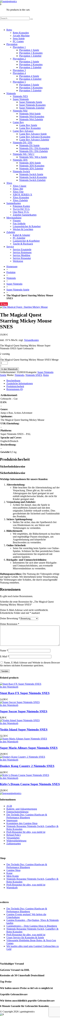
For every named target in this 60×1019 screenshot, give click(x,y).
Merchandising (13, 217)
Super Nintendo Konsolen (32, 105)
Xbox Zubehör (20, 200)
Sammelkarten (13, 203)
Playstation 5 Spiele (29, 84)
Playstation (11, 44)
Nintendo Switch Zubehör (32, 180)
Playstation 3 (19, 70)
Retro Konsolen (21, 32)
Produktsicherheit (15, 386)
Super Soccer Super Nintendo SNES (23, 711)
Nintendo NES (20, 96)
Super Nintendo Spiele (30, 102)
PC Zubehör (19, 238)
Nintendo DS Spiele (29, 145)
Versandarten (13, 837)
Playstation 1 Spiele (29, 50)
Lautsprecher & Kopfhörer (26, 240)
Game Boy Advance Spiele (33, 133)
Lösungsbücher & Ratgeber (27, 226)
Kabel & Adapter (21, 235)
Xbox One (18, 191)
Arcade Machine (21, 35)
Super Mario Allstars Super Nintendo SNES (29, 748)
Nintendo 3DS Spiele (30, 162)
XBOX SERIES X (22, 194)
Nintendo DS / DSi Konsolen (34, 148)
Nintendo (11, 93)
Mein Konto (12, 876)
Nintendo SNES (33, 375)
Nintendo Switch (21, 171)
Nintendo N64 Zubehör (31, 119)
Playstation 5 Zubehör (30, 90)
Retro (9, 29)
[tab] (33, 380)
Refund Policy (13, 835)
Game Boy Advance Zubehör (34, 139)
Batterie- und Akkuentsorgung (21, 808)
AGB (9, 806)
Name (4, 650)
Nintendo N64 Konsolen (31, 116)
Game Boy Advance (23, 131)
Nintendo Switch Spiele (31, 174)
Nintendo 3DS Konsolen (31, 165)
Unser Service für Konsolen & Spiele (25, 937)
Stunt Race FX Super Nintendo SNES (25, 693)
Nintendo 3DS (20, 160)
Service (10, 246)
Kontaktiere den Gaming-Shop (21, 823)
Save (5, 304)
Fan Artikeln (19, 223)
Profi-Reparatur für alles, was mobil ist (25, 832)
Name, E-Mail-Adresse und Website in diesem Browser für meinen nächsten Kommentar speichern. (30, 664)
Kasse (9, 873)
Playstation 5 (19, 81)
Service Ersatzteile (22, 249)
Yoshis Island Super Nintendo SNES (24, 729)
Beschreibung (13, 380)
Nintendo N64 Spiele (30, 113)
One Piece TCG (21, 212)
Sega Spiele (19, 38)
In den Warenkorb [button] (9, 686)
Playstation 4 (19, 73)
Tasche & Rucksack (23, 243)
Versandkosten (31, 340)
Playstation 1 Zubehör (30, 55)
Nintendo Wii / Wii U (23, 154)
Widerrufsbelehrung (16, 840)
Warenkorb (12, 887)
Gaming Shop (13, 870)
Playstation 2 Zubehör (30, 67)
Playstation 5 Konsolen (31, 87)
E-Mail (4, 656)
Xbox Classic (19, 186)
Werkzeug (18, 261)
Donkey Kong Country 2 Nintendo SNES (27, 766)
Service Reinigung (22, 252)
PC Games (18, 41)
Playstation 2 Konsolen (31, 64)
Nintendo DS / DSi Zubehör (33, 151)
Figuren (17, 220)
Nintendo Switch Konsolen (33, 177)
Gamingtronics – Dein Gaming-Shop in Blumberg (31, 926)
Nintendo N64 (20, 110)
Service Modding (21, 255)
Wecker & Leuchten (23, 229)
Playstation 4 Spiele (29, 76)
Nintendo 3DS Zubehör (31, 168)
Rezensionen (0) (14, 389)
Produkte (11, 272)
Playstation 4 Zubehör (30, 79)
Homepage (11, 266)
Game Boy (18, 122)
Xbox (9, 183)
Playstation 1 (19, 47)
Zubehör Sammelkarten (24, 214)
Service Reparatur (22, 258)
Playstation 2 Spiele (29, 61)
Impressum (11, 820)
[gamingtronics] (8, 1)
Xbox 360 (18, 188)
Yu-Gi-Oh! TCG (21, 209)
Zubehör (10, 232)
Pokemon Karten (21, 206)
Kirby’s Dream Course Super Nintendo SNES (30, 784)
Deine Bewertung (10, 618)
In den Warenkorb (9, 369)
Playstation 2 (19, 58)
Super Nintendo (21, 99)
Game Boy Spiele (28, 125)
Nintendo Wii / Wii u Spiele (33, 157)
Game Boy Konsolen (30, 128)
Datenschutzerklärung (17, 811)
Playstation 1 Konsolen (31, 53)
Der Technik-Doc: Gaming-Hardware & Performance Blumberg (26, 816)
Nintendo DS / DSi (22, 142)
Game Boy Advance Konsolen (34, 136)
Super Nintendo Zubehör (31, 107)
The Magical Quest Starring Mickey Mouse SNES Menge (29, 359)
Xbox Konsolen (21, 197)
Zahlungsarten (13, 843)
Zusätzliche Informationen (19, 383)
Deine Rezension (9, 624)
